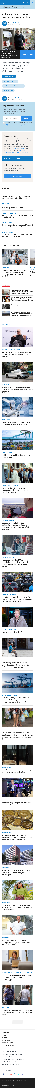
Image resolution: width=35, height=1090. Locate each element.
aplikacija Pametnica (10, 81)
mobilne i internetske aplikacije (13, 86)
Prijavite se (27, 119)
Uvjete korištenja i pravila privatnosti (17, 125)
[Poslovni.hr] (2, 2)
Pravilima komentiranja (17, 148)
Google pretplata (9, 76)
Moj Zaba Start (8, 90)
